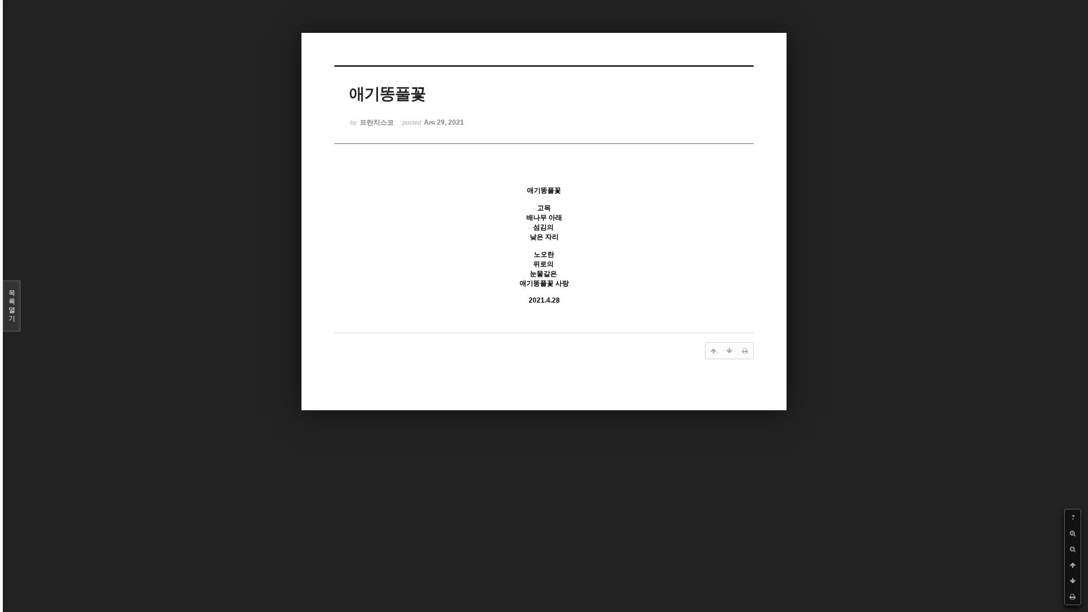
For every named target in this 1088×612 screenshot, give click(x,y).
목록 (11, 305)
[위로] (1073, 565)
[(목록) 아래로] (1073, 581)
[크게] (1073, 533)
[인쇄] (1073, 597)
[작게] (1073, 549)
